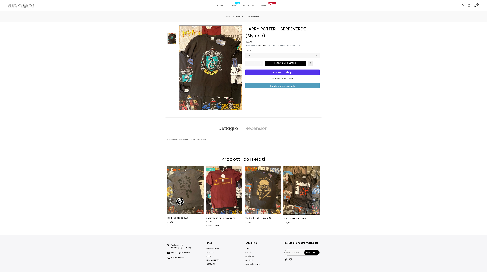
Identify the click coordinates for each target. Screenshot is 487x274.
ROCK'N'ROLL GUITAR (177, 218)
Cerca (248, 252)
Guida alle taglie (252, 264)
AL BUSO (210, 252)
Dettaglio (228, 128)
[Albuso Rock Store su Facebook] (285, 260)
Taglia (248, 50)
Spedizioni (249, 256)
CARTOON (210, 264)
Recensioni (257, 128)
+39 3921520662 (178, 257)
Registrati (311, 252)
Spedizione (262, 45)
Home (228, 16)
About (248, 248)
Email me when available (282, 86)
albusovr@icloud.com (180, 252)
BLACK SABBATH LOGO (294, 218)
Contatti (249, 260)
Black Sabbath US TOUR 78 (258, 218)
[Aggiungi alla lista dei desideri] (310, 63)
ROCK (208, 256)
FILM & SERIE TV (212, 260)
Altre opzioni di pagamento (282, 78)
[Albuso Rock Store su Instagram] (290, 260)
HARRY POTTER (212, 248)
